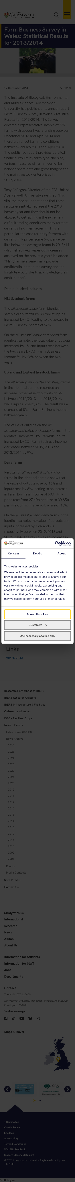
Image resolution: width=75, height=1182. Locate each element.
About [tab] (62, 553)
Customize (35, 624)
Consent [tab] (13, 553)
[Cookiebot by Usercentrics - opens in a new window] (55, 543)
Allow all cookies (37, 614)
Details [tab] (37, 553)
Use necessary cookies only (37, 635)
